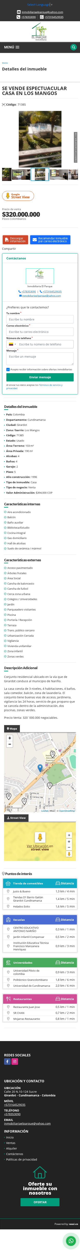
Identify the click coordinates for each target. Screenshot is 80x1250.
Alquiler (11, 1148)
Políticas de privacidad (21, 1159)
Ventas (10, 1143)
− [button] (9, 744)
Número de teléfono (19, 338)
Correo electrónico (18, 325)
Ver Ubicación (38, 846)
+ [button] (9, 738)
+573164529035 (54, 17)
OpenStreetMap (67, 810)
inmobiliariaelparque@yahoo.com (42, 12)
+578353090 (28, 17)
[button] (74, 114)
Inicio (5, 62)
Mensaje (12, 350)
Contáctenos (14, 1154)
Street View (20, 196)
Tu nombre (13, 313)
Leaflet (44, 810)
